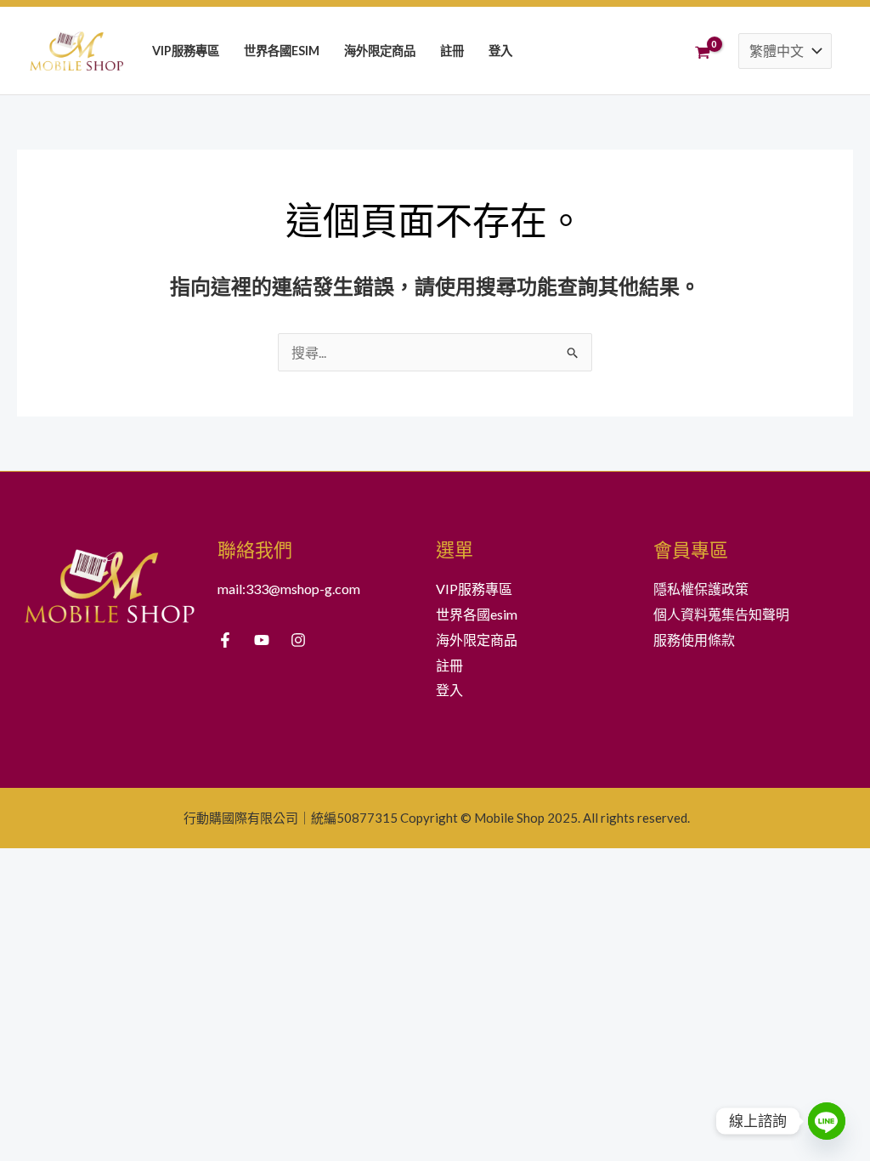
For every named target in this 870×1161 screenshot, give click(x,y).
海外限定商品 (379, 50)
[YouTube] (261, 640)
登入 (500, 50)
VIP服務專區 (185, 50)
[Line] (826, 1121)
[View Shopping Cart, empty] (705, 50)
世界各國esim (281, 50)
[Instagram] (298, 640)
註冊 (452, 50)
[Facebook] (225, 640)
